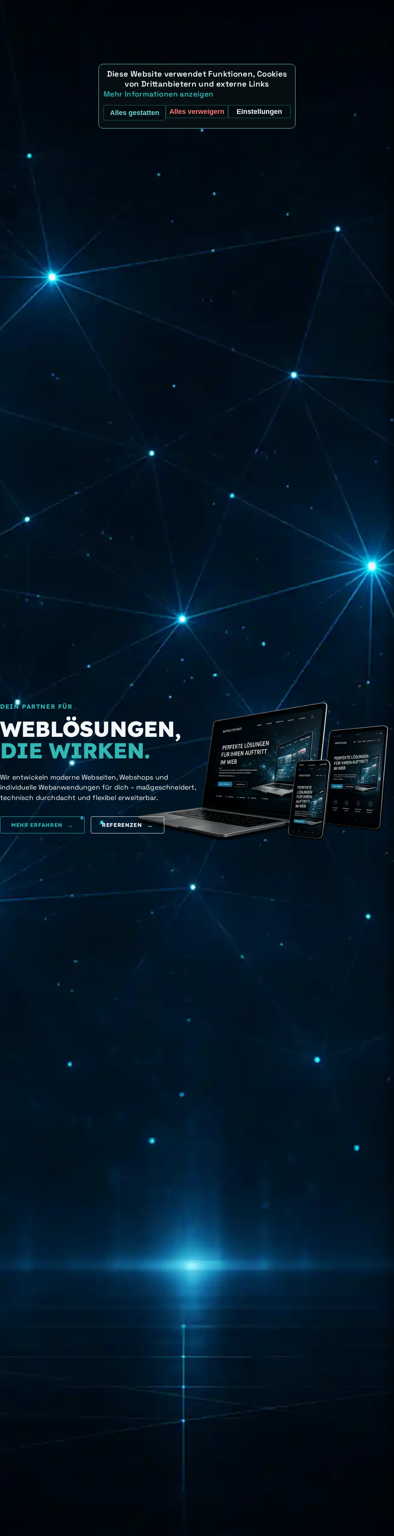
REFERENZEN (127, 825)
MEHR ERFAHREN (42, 825)
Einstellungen (259, 111)
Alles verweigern (196, 111)
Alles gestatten (134, 113)
